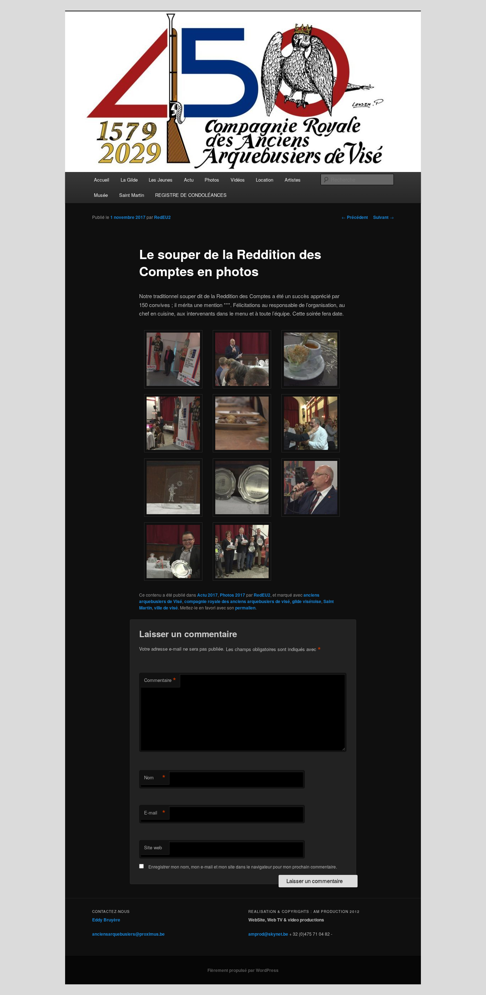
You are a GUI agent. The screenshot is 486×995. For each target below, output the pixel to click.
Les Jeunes (161, 179)
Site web (153, 847)
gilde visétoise (306, 601)
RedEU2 (162, 217)
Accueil (101, 179)
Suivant (383, 217)
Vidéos (238, 179)
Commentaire (160, 680)
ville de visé (166, 607)
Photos (212, 179)
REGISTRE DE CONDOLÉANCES (191, 195)
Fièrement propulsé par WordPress (243, 970)
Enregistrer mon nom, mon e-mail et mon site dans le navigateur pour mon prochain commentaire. (242, 867)
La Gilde (129, 179)
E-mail (154, 812)
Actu (189, 179)
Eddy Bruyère (106, 919)
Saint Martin (131, 195)
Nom (154, 777)
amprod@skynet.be (268, 934)
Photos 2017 (232, 595)
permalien (245, 607)
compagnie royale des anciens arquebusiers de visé (237, 601)
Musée (101, 195)
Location (264, 179)
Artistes (293, 179)
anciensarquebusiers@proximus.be (128, 934)
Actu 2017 (207, 595)
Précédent (355, 217)
